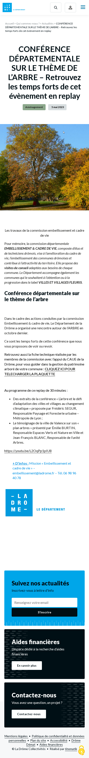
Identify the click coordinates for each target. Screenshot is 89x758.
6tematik (71, 749)
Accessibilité (58, 740)
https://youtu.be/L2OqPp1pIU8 (28, 451)
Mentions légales (16, 736)
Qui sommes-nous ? (28, 23)
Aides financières (51, 744)
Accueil (9, 23)
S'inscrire (44, 612)
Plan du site (38, 740)
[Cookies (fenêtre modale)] (81, 750)
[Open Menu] (82, 7)
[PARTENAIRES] (70, 7)
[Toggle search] (55, 7)
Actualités (48, 23)
